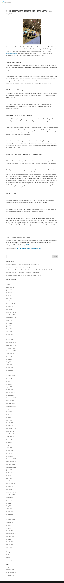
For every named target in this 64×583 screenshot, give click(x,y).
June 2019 (9, 503)
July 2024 (9, 356)
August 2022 (10, 409)
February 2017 (10, 544)
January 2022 (10, 425)
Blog (7, 554)
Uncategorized (10, 560)
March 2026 (10, 301)
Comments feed (11, 572)
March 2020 (10, 481)
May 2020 (9, 475)
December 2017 (11, 533)
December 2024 (11, 342)
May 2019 (9, 506)
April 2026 (9, 298)
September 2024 (11, 351)
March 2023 (10, 389)
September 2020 (11, 467)
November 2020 (11, 461)
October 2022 (10, 403)
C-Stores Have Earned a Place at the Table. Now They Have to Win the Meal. (29, 270)
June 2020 (9, 472)
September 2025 (11, 317)
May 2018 (9, 528)
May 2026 (9, 295)
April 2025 (9, 331)
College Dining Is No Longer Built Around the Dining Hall (23, 264)
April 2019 (9, 508)
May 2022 (9, 417)
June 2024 (9, 359)
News (8, 557)
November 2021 (11, 431)
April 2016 (9, 547)
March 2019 (10, 511)
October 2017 (10, 536)
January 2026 (10, 306)
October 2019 (10, 495)
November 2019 (11, 492)
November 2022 (11, 400)
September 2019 (11, 497)
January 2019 (10, 514)
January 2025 (10, 340)
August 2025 (10, 320)
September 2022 (11, 406)
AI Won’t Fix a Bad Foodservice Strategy (18, 267)
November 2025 (11, 312)
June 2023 (9, 381)
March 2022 (10, 423)
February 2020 (10, 484)
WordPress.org (10, 575)
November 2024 (11, 345)
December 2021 (11, 428)
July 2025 (9, 323)
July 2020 (9, 470)
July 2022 (9, 412)
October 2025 (10, 315)
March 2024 (10, 367)
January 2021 (10, 456)
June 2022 (9, 414)
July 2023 (9, 378)
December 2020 (11, 459)
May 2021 (9, 445)
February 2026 (10, 304)
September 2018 (11, 522)
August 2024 (10, 353)
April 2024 (9, 364)
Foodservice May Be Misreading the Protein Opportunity (23, 272)
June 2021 (9, 442)
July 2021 (9, 439)
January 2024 (10, 370)
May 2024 (9, 362)
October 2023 (10, 376)
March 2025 (10, 334)
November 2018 (11, 517)
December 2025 (11, 309)
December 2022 (11, 398)
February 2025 (10, 337)
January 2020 (10, 486)
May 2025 (9, 328)
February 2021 (10, 453)
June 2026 (9, 292)
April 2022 (9, 420)
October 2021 (10, 434)
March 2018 (10, 531)
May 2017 (9, 539)
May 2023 (9, 384)
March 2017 (10, 542)
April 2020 (9, 478)
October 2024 (10, 348)
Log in (8, 567)
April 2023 (9, 387)
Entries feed (10, 569)
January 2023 (10, 395)
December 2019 (11, 489)
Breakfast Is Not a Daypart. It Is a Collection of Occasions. (23, 275)
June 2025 (9, 326)
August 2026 (10, 287)
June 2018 (9, 525)
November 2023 (11, 373)
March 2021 (10, 450)
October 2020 (10, 464)
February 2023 (10, 392)
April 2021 (9, 448)
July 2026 (9, 290)
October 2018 (10, 519)
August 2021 (10, 436)
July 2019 (9, 500)
